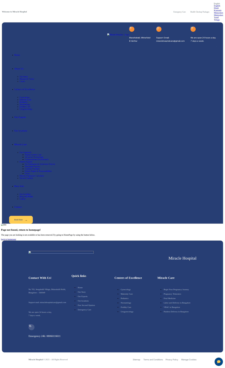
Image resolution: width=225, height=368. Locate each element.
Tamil (216, 17)
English (217, 6)
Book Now (21, 220)
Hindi (216, 8)
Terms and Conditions (153, 359)
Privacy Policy (171, 359)
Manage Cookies (188, 359)
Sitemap (136, 359)
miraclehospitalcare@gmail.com (53, 302)
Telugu (217, 20)
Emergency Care (179, 12)
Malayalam (218, 13)
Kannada (217, 10)
